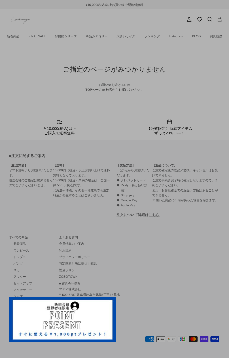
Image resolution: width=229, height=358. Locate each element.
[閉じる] (111, 302)
